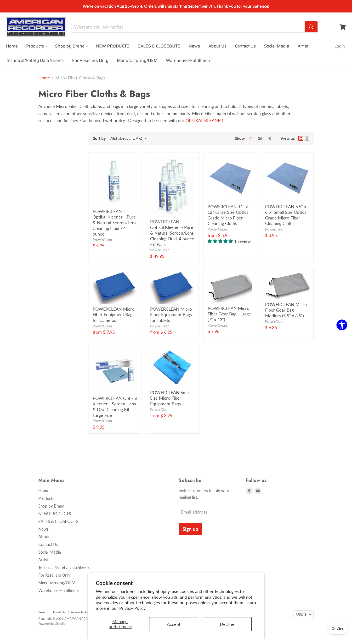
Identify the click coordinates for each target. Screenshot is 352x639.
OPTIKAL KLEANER (204, 120)
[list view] (307, 138)
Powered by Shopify (52, 624)
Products (35, 46)
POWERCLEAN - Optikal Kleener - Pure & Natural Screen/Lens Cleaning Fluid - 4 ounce (114, 223)
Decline (227, 624)
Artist (303, 46)
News (194, 46)
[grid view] (300, 138)
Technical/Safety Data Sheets (35, 60)
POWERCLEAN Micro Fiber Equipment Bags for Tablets (171, 314)
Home (12, 46)
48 (269, 138)
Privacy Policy (132, 608)
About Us (217, 46)
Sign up (190, 529)
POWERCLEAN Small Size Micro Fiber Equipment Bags (170, 398)
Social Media (276, 46)
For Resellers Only (90, 60)
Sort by (99, 138)
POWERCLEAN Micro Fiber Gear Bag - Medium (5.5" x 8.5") (286, 310)
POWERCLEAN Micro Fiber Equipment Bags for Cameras (113, 314)
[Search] (311, 26)
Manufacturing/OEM (137, 60)
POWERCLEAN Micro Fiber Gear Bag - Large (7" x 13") (229, 314)
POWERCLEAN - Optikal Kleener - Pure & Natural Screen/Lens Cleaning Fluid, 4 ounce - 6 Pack (172, 233)
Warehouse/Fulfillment (189, 60)
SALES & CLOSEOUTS (159, 46)
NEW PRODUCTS (112, 46)
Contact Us (245, 46)
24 (251, 138)
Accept (173, 624)
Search (42, 612)
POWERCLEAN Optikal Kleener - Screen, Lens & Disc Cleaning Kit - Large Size (115, 407)
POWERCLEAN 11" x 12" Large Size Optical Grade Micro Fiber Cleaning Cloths (229, 215)
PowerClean (102, 240)
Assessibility (79, 612)
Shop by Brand (70, 46)
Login (340, 46)
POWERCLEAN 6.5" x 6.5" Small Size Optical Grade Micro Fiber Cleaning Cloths (286, 215)
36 (260, 138)
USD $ (301, 614)
